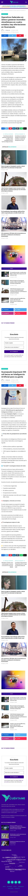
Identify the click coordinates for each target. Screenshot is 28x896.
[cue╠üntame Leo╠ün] (13, 688)
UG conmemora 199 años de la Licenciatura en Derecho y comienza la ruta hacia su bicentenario (13, 235)
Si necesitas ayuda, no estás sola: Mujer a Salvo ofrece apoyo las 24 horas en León (18, 274)
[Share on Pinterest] (20, 35)
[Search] (26, 2)
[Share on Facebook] (5, 35)
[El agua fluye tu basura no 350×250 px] (13, 262)
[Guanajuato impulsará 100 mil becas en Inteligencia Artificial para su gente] (14, 404)
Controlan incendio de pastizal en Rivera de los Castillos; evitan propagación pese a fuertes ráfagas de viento (7, 138)
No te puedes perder (7, 323)
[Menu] (2, 2)
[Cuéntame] (14, 2)
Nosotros (10, 888)
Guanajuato (4, 368)
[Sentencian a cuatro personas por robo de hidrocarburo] (5, 836)
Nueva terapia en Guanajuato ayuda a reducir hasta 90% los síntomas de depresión (17, 282)
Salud (15, 886)
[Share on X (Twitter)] (12, 35)
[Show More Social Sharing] (25, 35)
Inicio (2, 10)
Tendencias (21, 886)
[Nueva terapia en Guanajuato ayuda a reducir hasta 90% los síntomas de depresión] (14, 157)
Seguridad (9, 886)
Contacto (17, 888)
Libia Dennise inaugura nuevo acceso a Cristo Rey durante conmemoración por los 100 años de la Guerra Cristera (13, 189)
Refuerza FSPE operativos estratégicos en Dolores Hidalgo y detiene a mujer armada (18, 827)
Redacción (8, 30)
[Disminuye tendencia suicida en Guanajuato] (5, 843)
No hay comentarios (7, 32)
